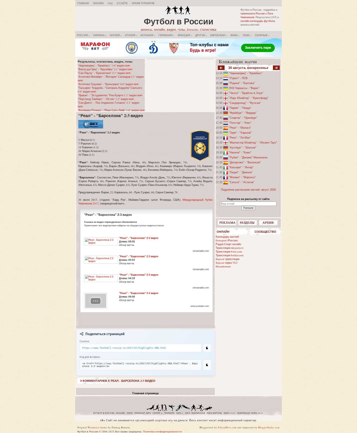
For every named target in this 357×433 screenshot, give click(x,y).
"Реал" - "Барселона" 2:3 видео (110, 116)
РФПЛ (130, 413)
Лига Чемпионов (195, 413)
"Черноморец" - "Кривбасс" (246, 73)
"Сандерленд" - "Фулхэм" (245, 102)
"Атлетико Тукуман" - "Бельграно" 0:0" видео (108, 84)
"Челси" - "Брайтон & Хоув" (246, 93)
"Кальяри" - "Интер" (241, 167)
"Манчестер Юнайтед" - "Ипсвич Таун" (253, 142)
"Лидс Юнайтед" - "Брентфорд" (248, 98)
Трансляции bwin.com (229, 251)
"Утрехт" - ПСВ (238, 78)
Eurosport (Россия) (227, 240)
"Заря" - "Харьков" (240, 132)
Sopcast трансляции (227, 259)
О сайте (122, 3)
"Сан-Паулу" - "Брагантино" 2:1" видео (104, 73)
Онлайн (98, 3)
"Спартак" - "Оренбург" (243, 117)
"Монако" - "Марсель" (242, 177)
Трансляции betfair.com (229, 255)
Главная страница (145, 393)
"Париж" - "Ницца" (240, 107)
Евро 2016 (229, 413)
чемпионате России (252, 13)
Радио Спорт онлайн (228, 244)
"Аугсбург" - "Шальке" (242, 147)
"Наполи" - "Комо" (240, 152)
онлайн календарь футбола (257, 21)
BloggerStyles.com (269, 427)
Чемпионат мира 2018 (250, 413)
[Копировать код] (207, 364)
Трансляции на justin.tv (230, 248)
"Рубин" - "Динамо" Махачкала (248, 157)
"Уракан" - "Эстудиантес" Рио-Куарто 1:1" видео (110, 95)
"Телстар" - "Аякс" (240, 122)
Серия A (158, 413)
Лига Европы (214, 413)
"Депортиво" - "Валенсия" (245, 162)
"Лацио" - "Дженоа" (241, 172)
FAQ (110, 3)
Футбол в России (178, 21)
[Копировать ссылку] (207, 348)
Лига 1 (179, 413)
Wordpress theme (97, 427)
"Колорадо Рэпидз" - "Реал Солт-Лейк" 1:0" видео (111, 110)
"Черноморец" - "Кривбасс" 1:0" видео (104, 65)
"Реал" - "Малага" (240, 127)
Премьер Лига (142, 413)
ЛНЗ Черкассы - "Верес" (244, 88)
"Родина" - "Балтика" (242, 83)
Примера (169, 413)
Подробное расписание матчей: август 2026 (248, 189)
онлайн (120, 413)
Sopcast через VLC (227, 263)
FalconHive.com (227, 427)
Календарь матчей (227, 236)
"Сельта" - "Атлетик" (242, 182)
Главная (83, 3)
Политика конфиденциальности (162, 431)
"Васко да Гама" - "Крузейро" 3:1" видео (105, 69)
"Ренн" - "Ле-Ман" (240, 137)
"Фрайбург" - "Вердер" (243, 112)
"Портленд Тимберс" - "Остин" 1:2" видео (106, 99)
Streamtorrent (223, 266)
